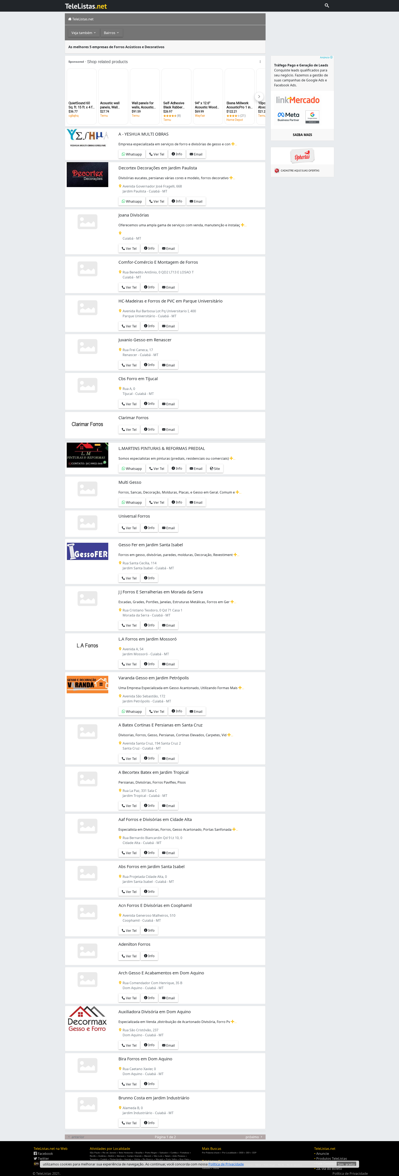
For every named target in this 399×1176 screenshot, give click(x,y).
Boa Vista (184, 1159)
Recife (93, 1156)
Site (216, 468)
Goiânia (102, 1156)
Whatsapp (133, 154)
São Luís (158, 1156)
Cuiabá (103, 1159)
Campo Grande (134, 1156)
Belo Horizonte (126, 1153)
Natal (167, 1156)
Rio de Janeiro (109, 1153)
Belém (111, 1156)
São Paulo (95, 1153)
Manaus (120, 1156)
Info (178, 154)
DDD (241, 1153)
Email (197, 154)
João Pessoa (178, 1156)
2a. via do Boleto (329, 1168)
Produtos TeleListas (331, 1158)
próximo (253, 1137)
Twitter (43, 1158)
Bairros (110, 33)
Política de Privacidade (350, 1173)
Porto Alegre (151, 1153)
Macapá (159, 1159)
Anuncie (322, 1153)
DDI (248, 1153)
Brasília (139, 1153)
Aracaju (128, 1159)
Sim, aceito (346, 1164)
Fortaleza (184, 1153)
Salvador (163, 1153)
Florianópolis (116, 1159)
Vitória (137, 1159)
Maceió (147, 1156)
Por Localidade (229, 1153)
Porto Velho (171, 1159)
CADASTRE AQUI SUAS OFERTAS (300, 170)
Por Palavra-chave (211, 1153)
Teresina (94, 1159)
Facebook (45, 1153)
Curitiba (174, 1153)
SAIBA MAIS (302, 134)
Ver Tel (158, 154)
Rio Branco (148, 1159)
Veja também (82, 33)
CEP (254, 1153)
